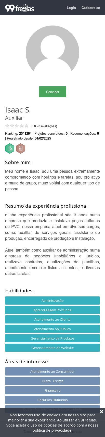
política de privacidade (52, 430)
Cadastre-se (91, 7)
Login (71, 7)
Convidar (52, 91)
